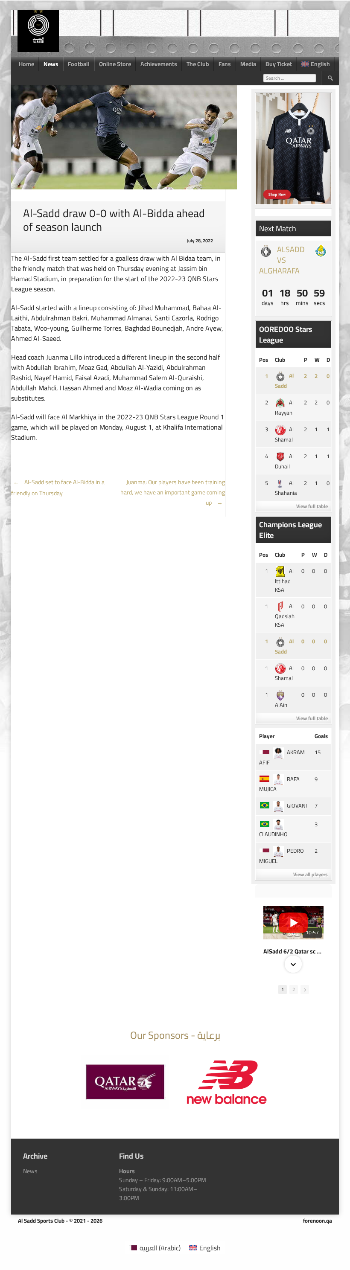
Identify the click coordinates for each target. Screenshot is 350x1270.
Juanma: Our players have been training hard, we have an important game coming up (172, 492)
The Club (198, 64)
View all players (310, 874)
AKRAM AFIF (282, 757)
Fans (225, 64)
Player (267, 736)
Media (248, 64)
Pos (263, 360)
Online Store (115, 64)
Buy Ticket (278, 64)
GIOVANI (297, 805)
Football (79, 64)
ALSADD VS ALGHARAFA (282, 260)
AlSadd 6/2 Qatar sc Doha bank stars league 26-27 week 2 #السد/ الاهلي (293, 951)
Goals (321, 736)
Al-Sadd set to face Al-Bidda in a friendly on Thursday (58, 488)
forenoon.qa (317, 1220)
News (51, 64)
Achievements (158, 64)
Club (280, 360)
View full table (312, 506)
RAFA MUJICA (279, 784)
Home (26, 64)
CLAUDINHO (273, 834)
